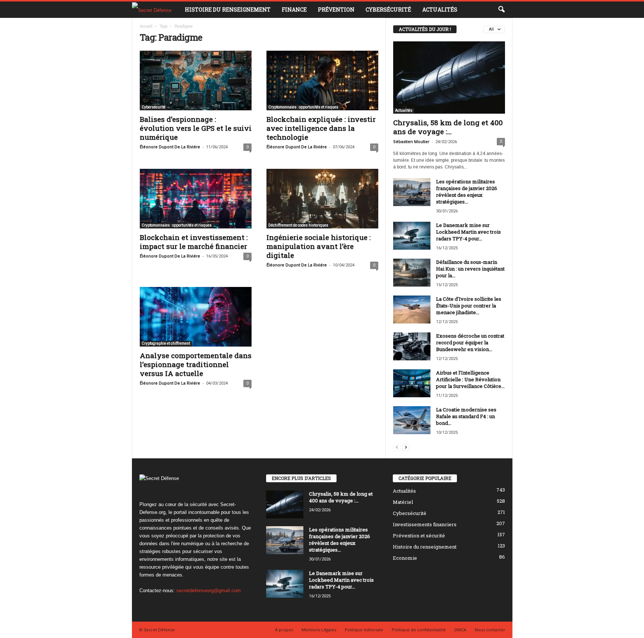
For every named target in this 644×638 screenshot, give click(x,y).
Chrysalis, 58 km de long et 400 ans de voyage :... (448, 127)
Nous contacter (490, 629)
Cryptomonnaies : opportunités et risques (303, 107)
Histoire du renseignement (228, 9)
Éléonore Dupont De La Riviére (170, 147)
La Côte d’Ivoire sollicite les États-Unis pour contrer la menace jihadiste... (468, 306)
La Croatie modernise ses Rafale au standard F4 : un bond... (466, 416)
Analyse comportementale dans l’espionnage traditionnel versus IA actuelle (196, 364)
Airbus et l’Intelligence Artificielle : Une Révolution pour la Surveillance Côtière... (470, 379)
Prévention (336, 9)
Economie (405, 558)
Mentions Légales (319, 629)
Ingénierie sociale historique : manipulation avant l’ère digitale (318, 246)
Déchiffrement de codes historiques (298, 225)
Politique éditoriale (364, 629)
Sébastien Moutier (411, 141)
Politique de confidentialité (419, 629)
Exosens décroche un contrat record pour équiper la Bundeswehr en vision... (470, 342)
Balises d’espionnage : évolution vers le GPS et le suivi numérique (196, 128)
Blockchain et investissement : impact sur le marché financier (194, 242)
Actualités (439, 9)
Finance (294, 9)
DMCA (460, 629)
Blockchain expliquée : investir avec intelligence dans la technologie (321, 128)
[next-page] (406, 447)
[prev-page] (397, 447)
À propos (284, 629)
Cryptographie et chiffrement (166, 343)
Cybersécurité (388, 9)
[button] (501, 9)
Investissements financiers (425, 524)
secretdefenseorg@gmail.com (208, 590)
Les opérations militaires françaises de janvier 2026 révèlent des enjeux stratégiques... (466, 191)
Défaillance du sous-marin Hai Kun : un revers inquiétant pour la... (470, 269)
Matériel (403, 502)
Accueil (146, 26)
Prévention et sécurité (419, 535)
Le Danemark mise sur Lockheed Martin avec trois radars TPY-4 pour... (468, 232)
